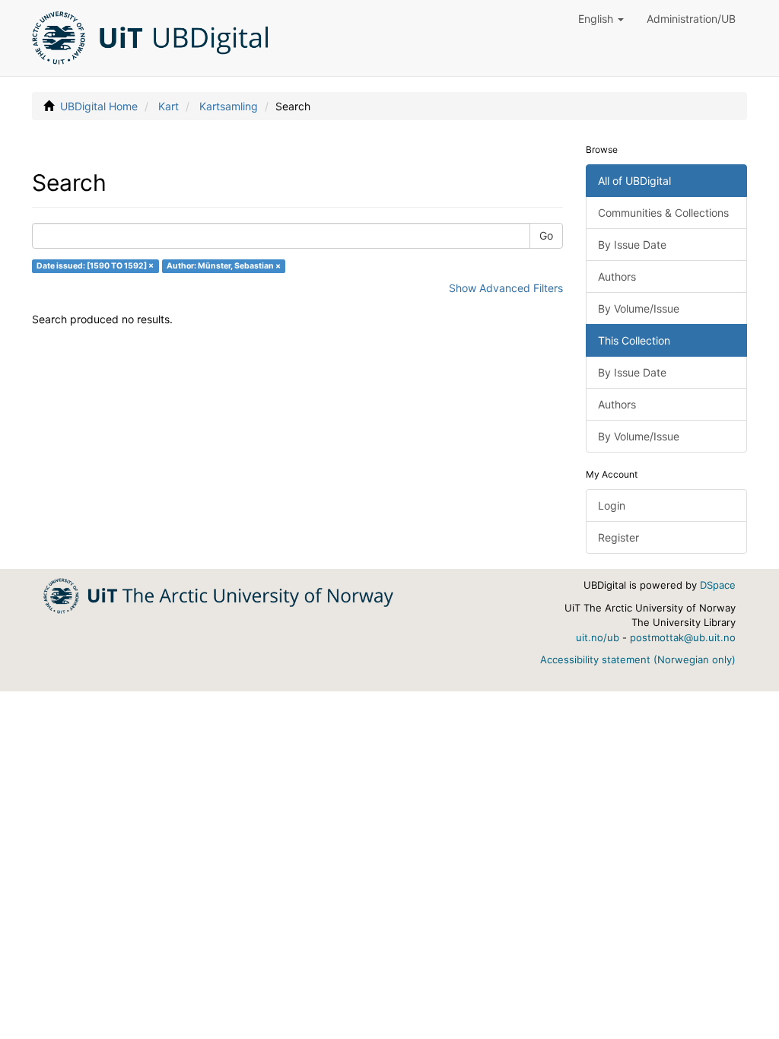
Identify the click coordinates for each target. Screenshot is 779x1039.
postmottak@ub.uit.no (683, 637)
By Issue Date (632, 244)
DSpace (718, 585)
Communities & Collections (663, 212)
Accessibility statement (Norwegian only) (638, 659)
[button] (601, 19)
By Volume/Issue (638, 308)
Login (611, 505)
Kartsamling (228, 106)
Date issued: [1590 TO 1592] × (95, 266)
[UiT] (218, 594)
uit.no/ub (597, 637)
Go (546, 235)
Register (618, 537)
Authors (617, 276)
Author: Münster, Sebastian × (224, 266)
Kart (168, 106)
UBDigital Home (99, 106)
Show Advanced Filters (506, 287)
